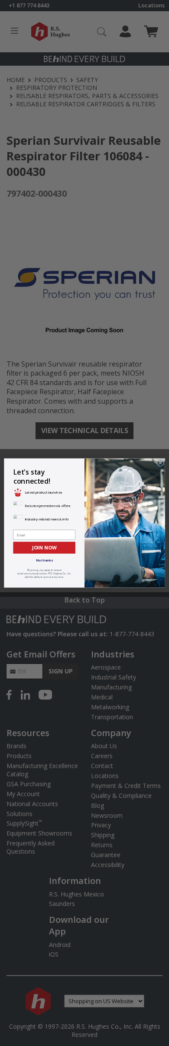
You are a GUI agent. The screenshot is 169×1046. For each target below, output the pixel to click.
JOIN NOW (44, 547)
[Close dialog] (160, 463)
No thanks (44, 560)
